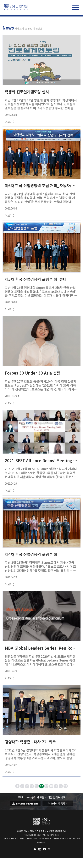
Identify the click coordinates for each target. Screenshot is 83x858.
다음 (79, 786)
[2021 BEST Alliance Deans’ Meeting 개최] (42, 451)
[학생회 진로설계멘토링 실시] (42, 83)
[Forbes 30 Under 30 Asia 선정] (42, 364)
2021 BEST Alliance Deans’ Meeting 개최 (41, 460)
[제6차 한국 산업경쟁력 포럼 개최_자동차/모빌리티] (42, 176)
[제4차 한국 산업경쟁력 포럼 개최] (42, 545)
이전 (4, 786)
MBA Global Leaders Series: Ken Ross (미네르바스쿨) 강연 (41, 648)
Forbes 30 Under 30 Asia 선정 (32, 373)
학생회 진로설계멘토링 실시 (27, 92)
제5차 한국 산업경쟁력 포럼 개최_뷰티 (35, 279)
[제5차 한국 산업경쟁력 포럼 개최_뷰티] (42, 270)
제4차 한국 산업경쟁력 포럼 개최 (31, 554)
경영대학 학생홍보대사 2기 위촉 (30, 742)
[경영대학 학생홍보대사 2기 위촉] (42, 733)
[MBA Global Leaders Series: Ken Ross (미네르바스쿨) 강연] (42, 639)
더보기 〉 (10, 122)
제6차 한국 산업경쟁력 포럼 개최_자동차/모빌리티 (41, 185)
